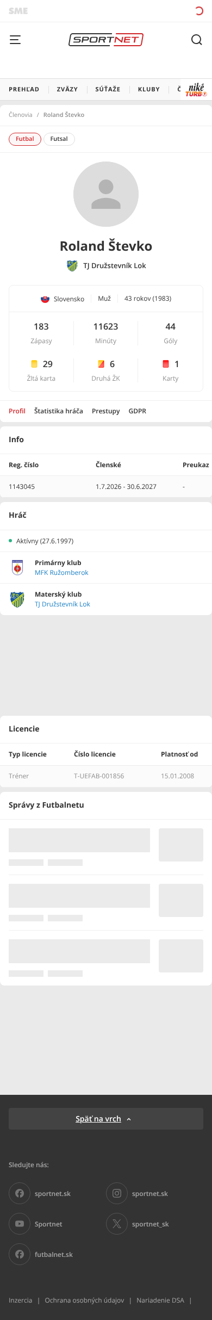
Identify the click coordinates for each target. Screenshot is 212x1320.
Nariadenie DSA (160, 1300)
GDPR (137, 411)
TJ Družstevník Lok (114, 265)
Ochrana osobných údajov (84, 1300)
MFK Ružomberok (62, 572)
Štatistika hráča (58, 411)
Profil (17, 411)
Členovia (21, 115)
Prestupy (106, 411)
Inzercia (20, 1300)
